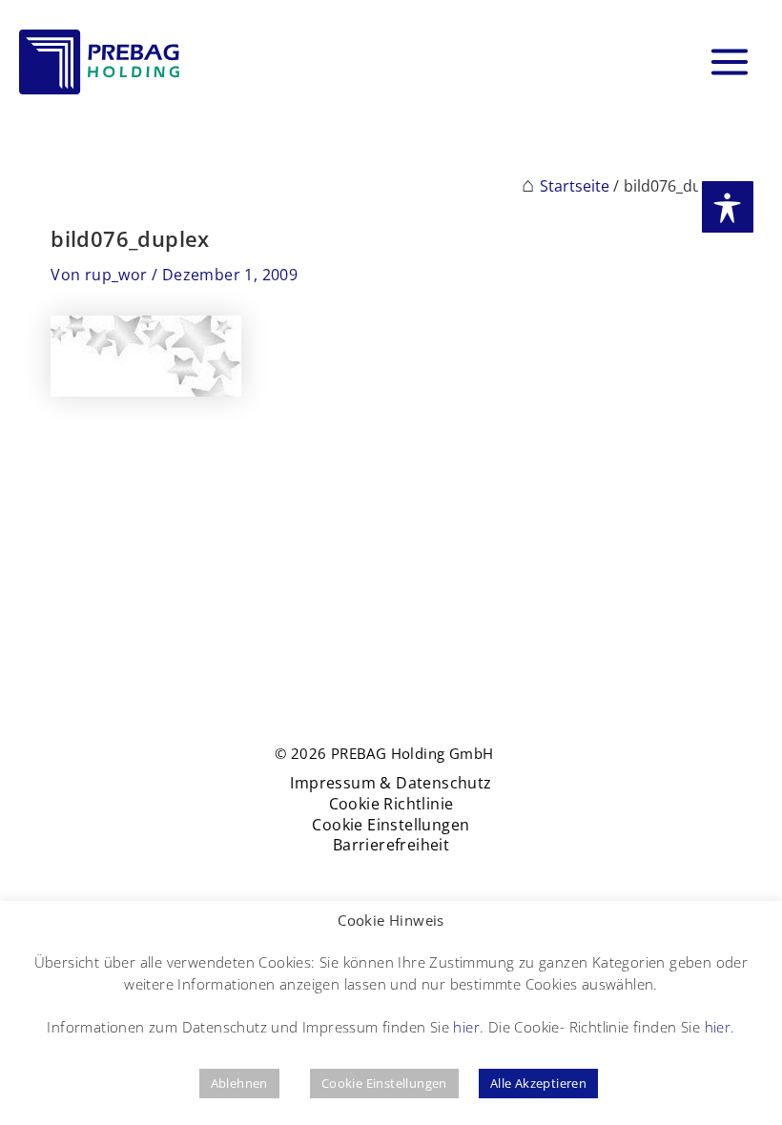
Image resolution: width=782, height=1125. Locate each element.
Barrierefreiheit (391, 845)
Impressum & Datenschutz (390, 783)
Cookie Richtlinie (391, 804)
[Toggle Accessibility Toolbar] (727, 206)
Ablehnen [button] (239, 1083)
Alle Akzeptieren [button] (538, 1083)
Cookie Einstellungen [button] (384, 1083)
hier (466, 1026)
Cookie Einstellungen (390, 825)
